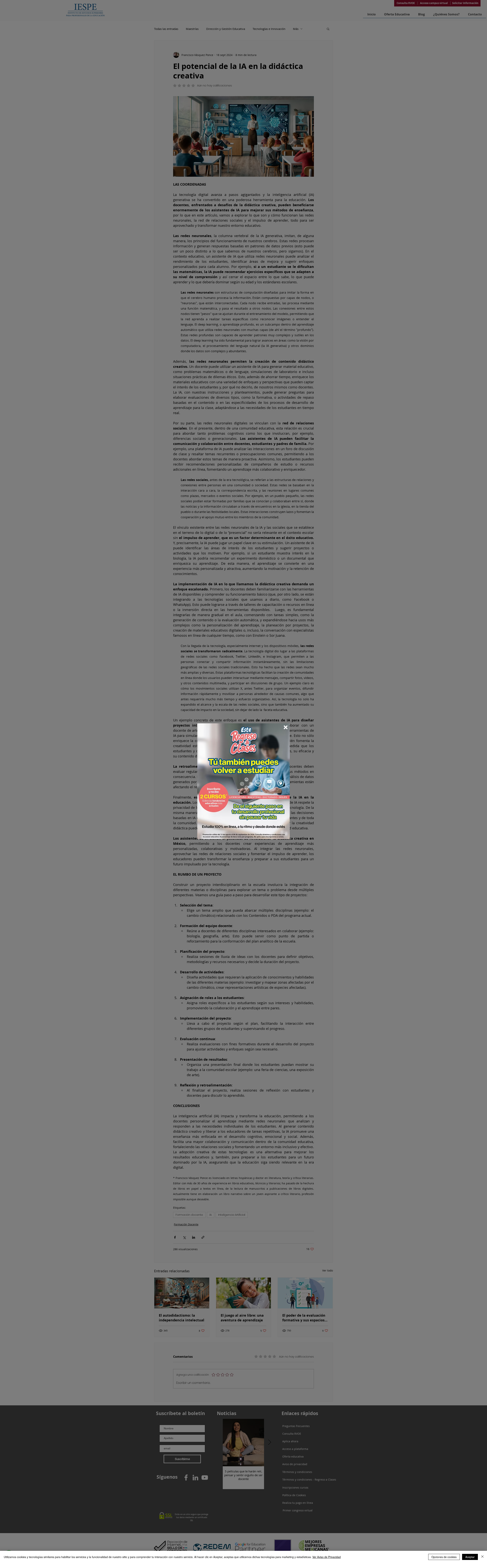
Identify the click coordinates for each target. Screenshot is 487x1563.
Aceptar (470, 1557)
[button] (286, 727)
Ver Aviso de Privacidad (326, 1557)
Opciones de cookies (444, 1557)
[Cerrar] (482, 1557)
